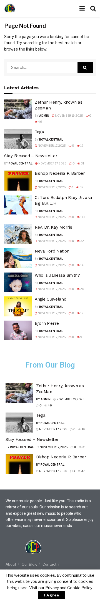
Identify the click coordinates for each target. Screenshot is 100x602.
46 (40, 121)
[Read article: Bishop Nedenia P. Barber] (18, 181)
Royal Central (51, 139)
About (11, 564)
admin (44, 115)
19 (81, 145)
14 (82, 265)
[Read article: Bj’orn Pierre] (18, 331)
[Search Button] (93, 8)
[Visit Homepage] (21, 8)
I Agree (51, 595)
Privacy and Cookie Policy (68, 587)
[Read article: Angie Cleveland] (18, 306)
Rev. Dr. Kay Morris (53, 227)
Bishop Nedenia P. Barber (60, 173)
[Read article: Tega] (18, 139)
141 (82, 217)
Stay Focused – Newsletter (31, 155)
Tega (39, 131)
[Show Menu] (82, 8)
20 (82, 289)
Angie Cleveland (50, 299)
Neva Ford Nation (52, 251)
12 (81, 313)
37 (81, 187)
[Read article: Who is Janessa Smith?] (18, 283)
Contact (49, 564)
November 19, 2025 (68, 115)
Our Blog (29, 564)
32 (82, 241)
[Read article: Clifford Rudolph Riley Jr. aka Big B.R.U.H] (18, 205)
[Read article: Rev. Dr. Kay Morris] (18, 234)
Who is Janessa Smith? (57, 275)
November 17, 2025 (51, 145)
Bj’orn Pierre (47, 323)
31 (82, 163)
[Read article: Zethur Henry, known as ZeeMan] (18, 109)
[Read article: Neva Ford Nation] (18, 258)
